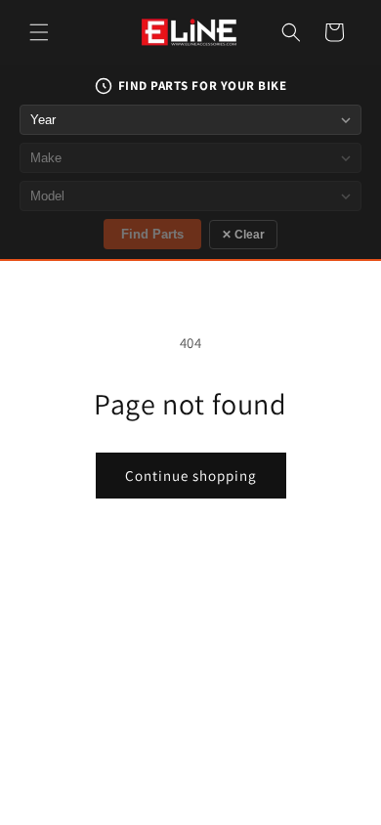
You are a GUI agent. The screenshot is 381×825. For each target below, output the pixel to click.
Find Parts (152, 234)
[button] (39, 32)
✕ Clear (243, 234)
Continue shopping (191, 475)
